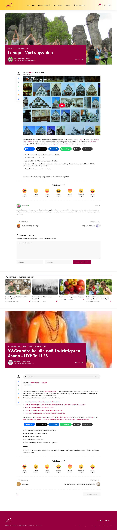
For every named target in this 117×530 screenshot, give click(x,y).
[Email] (19, 95)
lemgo (39, 177)
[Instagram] (108, 520)
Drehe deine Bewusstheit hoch (34, 439)
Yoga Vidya (65, 144)
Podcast (30, 346)
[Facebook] (104, 520)
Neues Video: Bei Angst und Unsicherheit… (38, 169)
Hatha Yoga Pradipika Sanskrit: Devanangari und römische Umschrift (44, 410)
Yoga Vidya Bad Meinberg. (64, 417)
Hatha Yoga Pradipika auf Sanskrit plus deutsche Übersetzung (42, 402)
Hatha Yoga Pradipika (50, 391)
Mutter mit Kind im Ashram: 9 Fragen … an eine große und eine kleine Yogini (98, 298)
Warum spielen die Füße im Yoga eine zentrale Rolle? (41, 161)
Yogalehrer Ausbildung (49, 419)
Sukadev (21, 48)
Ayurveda (39, 419)
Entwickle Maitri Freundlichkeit (34, 158)
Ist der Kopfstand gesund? (33, 436)
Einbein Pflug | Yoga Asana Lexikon (36, 433)
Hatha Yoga (22, 346)
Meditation (33, 419)
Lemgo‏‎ (31, 72)
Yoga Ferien (56, 144)
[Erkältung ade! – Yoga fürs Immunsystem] (72, 287)
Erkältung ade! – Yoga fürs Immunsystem (71, 297)
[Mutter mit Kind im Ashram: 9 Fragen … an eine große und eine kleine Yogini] (99, 287)
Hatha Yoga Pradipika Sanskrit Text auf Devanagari (39, 407)
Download (44, 382)
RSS (30, 385)
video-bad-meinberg (57, 177)
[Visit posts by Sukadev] (10, 59)
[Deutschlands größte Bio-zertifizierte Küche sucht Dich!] (18, 287)
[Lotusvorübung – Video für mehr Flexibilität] (45, 287)
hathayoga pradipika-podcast (66, 450)
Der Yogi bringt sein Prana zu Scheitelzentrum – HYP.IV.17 (42, 155)
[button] (102, 5)
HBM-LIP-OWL (33, 177)
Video (26, 48)
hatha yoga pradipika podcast (38, 450)
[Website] (99, 206)
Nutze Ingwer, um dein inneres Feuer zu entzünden (40, 430)
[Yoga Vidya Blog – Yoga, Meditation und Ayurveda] (8, 520)
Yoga (80, 139)
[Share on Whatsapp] (19, 86)
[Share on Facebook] (19, 78)
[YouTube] (106, 520)
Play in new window (33, 382)
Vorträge (25, 452)
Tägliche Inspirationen (93, 450)
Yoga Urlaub (92, 142)
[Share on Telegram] (19, 91)
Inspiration (78, 450)
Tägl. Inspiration (39, 346)
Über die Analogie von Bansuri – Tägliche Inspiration (41, 442)
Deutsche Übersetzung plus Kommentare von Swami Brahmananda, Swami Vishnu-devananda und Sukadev (55, 404)
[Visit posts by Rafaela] (10, 362)
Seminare (92, 417)
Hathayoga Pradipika (41, 417)
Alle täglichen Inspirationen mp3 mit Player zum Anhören (73, 419)
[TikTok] (111, 520)
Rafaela (18, 361)
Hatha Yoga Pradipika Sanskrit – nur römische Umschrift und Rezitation (45, 413)
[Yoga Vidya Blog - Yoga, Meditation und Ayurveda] (8, 5)
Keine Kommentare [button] (92, 494)
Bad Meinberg (12, 48)
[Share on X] (19, 82)
